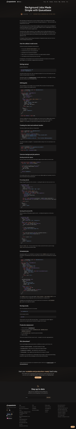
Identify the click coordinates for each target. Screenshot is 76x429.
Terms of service (48, 406)
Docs (67, 1)
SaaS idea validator (22, 420)
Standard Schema (32, 77)
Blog (59, 1)
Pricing (45, 1)
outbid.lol (21, 414)
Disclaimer (47, 410)
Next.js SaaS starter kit (61, 405)
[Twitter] (9, 410)
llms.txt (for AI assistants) (23, 408)
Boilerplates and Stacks (23, 425)
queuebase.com (32, 327)
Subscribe (48, 397)
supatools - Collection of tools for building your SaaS (24, 412)
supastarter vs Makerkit (61, 413)
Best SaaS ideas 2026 (23, 422)
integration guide (50, 362)
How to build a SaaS (61, 415)
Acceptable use (48, 408)
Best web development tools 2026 (24, 417)
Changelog (51, 1)
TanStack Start (50, 375)
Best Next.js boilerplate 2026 (62, 410)
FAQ (47, 1)
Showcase (55, 1)
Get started (37, 377)
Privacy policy (47, 405)
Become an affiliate (35, 410)
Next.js (40, 375)
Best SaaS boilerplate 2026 (62, 409)
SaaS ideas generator (23, 419)
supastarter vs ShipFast (62, 412)
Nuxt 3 (43, 375)
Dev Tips (20, 424)
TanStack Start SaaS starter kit (63, 408)
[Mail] (7, 410)
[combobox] (20, 2)
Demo (20, 410)
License (46, 411)
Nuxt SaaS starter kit (61, 406)
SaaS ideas (63, 1)
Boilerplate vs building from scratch (63, 416)
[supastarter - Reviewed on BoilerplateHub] (9, 418)
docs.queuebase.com (24, 364)
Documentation (22, 406)
